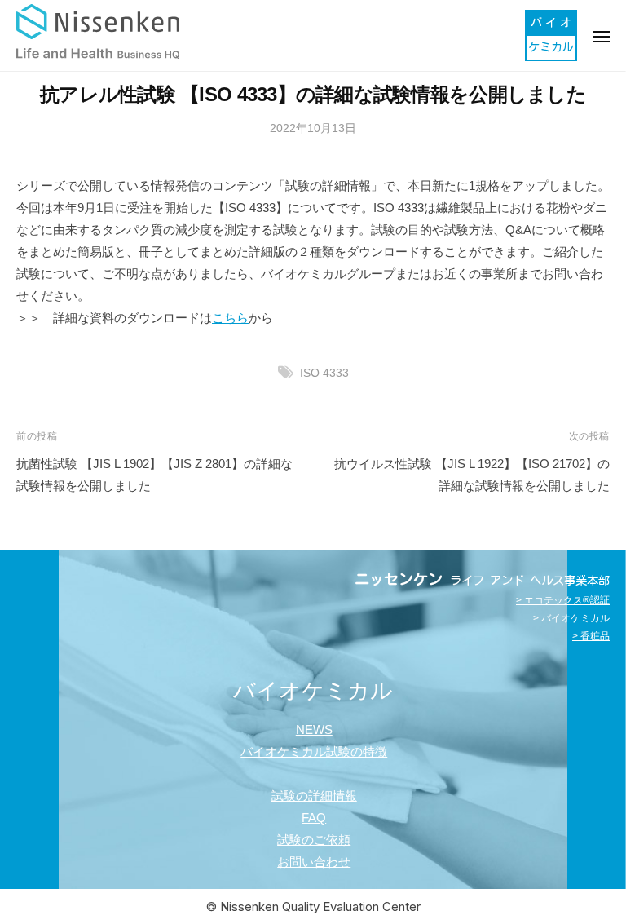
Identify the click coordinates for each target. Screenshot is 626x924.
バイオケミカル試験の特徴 (313, 751)
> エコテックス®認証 (563, 600)
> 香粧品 (591, 636)
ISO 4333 (324, 373)
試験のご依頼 (313, 840)
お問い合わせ (313, 862)
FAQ (314, 818)
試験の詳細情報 (314, 795)
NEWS (314, 729)
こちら (230, 318)
